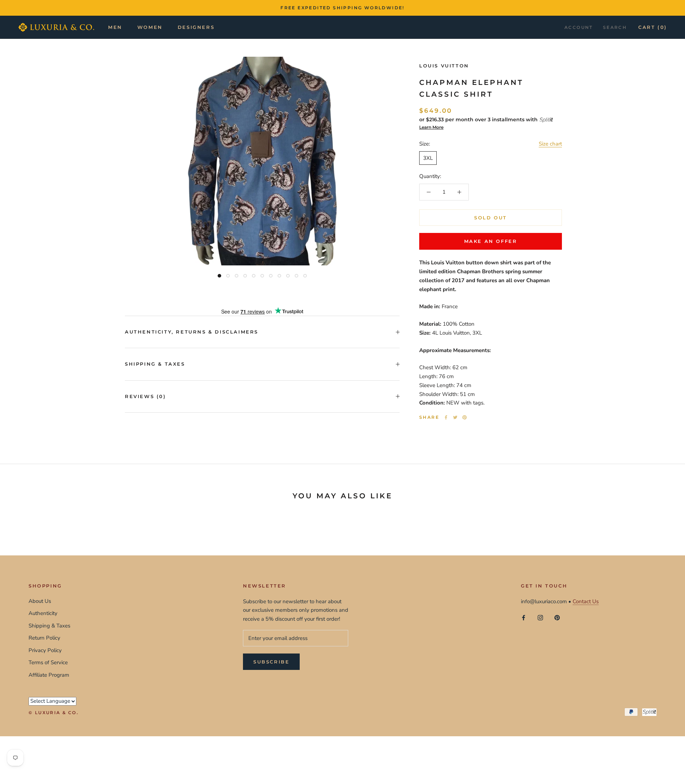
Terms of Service (48, 662)
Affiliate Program (49, 674)
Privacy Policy (45, 650)
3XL (428, 158)
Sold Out (490, 217)
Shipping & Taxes (155, 364)
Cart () (652, 27)
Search (615, 27)
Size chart (550, 143)
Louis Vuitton (444, 65)
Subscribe (271, 662)
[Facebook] (446, 417)
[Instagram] (540, 617)
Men (115, 27)
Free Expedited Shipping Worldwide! (342, 7)
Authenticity (43, 613)
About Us (40, 601)
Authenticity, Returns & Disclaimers (191, 332)
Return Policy (44, 637)
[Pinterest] (464, 417)
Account (578, 27)
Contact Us (586, 601)
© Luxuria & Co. (53, 712)
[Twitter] (455, 417)
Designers (196, 27)
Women (150, 27)
